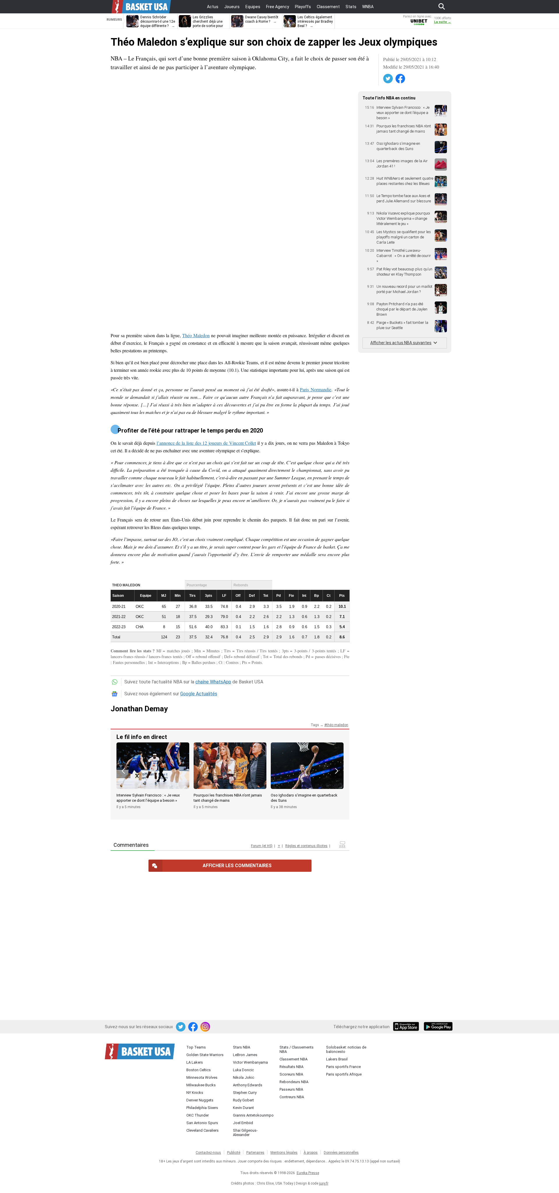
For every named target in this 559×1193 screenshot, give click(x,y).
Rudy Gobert (243, 1100)
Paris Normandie (315, 389)
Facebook (400, 79)
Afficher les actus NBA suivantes (400, 342)
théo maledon (337, 725)
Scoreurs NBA (291, 1074)
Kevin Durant (243, 1108)
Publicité (233, 1153)
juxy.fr (323, 1183)
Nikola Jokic (243, 1077)
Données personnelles (341, 1153)
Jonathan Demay (139, 708)
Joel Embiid (243, 1123)
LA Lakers (194, 1062)
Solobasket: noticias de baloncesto (346, 1049)
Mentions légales (284, 1153)
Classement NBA (293, 1059)
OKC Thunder (197, 1115)
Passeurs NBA (291, 1089)
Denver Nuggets (199, 1100)
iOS (407, 1027)
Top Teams (196, 1047)
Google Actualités (198, 693)
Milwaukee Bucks (201, 1085)
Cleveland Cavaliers (202, 1130)
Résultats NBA (291, 1067)
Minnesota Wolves (201, 1077)
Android (437, 1027)
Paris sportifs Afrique (344, 1074)
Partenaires (255, 1153)
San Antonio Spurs (202, 1123)
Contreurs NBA (292, 1097)
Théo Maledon (196, 335)
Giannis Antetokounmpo (253, 1115)
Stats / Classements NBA (297, 1049)
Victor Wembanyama (250, 1062)
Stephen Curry (244, 1092)
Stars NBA (241, 1047)
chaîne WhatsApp (213, 682)
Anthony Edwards (247, 1085)
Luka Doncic (243, 1070)
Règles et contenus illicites (306, 846)
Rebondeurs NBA (294, 1082)
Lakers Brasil (337, 1059)
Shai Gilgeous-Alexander (245, 1132)
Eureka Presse (308, 1173)
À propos (311, 1153)
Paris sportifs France (343, 1067)
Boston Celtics (198, 1070)
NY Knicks (194, 1092)
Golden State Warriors (205, 1055)
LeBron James (245, 1055)
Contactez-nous (208, 1153)
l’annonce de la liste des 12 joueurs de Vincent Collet (206, 443)
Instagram (205, 1027)
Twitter (388, 79)
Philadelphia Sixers (202, 1108)
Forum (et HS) (262, 846)
